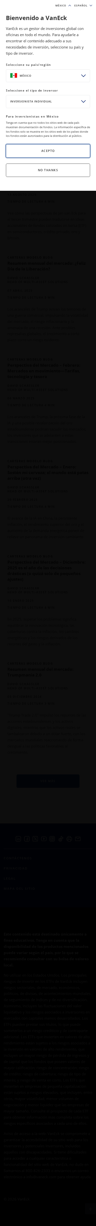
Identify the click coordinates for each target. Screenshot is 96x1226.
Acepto (48, 151)
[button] (83, 5)
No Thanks (48, 170)
